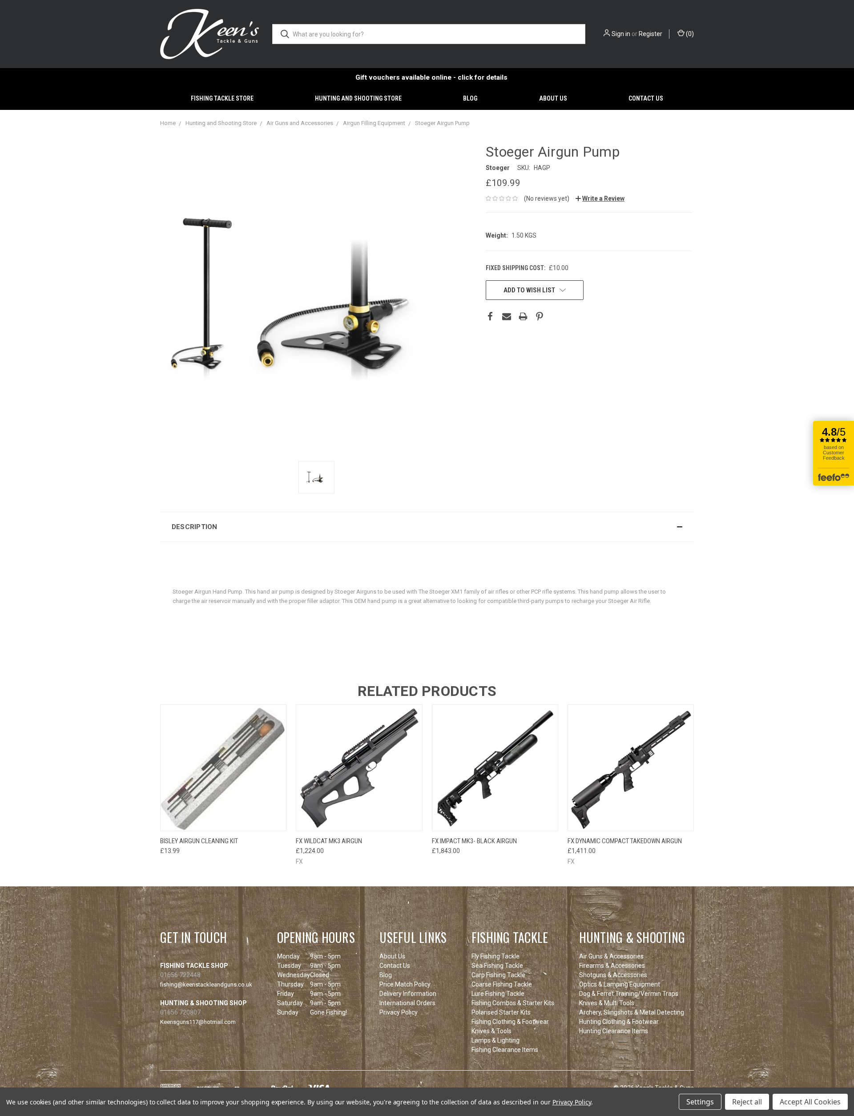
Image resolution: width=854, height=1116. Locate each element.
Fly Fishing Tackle (495, 956)
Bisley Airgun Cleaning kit (199, 841)
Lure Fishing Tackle (497, 993)
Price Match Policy (405, 984)
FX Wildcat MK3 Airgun (329, 841)
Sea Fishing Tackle (497, 965)
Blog (470, 98)
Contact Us (645, 98)
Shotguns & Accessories (613, 975)
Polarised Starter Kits (501, 1012)
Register (650, 33)
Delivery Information (407, 993)
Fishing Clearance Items (504, 1049)
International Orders (407, 1003)
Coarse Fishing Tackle (501, 984)
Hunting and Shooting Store (358, 98)
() (689, 33)
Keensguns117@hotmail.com (198, 1022)
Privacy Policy (398, 1012)
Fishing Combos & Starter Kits (512, 1003)
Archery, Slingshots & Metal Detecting (631, 1012)
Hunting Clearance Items (613, 1031)
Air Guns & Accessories (611, 956)
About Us (553, 98)
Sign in (621, 33)
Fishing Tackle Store (222, 98)
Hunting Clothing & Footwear (619, 1021)
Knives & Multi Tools (606, 1003)
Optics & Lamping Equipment (619, 984)
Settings (700, 1102)
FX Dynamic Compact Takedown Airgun (625, 841)
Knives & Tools (491, 1031)
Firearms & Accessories (612, 965)
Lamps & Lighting (495, 1040)
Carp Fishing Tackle (498, 975)
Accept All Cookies (810, 1102)
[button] (427, 527)
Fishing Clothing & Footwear (510, 1021)
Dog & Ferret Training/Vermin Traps (628, 993)
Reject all (747, 1102)
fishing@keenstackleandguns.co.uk (206, 984)
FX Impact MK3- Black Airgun (474, 841)
